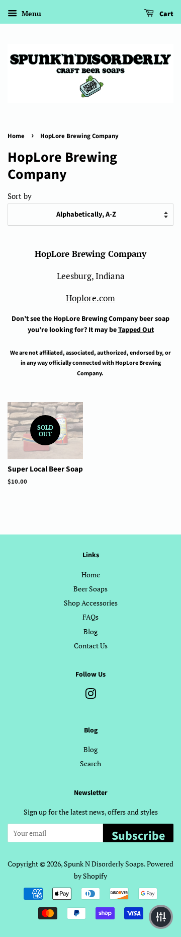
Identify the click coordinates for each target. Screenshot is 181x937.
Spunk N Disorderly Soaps (104, 863)
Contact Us (91, 645)
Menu (30, 13)
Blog (90, 631)
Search (90, 763)
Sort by (20, 196)
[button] (161, 917)
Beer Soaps (90, 588)
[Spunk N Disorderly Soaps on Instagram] (90, 695)
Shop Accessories (91, 603)
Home (16, 136)
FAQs (90, 617)
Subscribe (138, 834)
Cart (165, 14)
